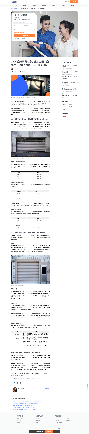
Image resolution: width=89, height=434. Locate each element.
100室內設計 (66, 418)
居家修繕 (44, 5)
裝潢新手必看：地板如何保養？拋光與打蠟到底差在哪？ (25, 405)
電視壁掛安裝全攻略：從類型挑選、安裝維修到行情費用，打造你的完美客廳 (29, 401)
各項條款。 (23, 38)
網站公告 (19, 420)
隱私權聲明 (19, 427)
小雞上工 (57, 420)
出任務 (65, 422)
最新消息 (63, 5)
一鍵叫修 (74, 1)
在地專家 (38, 424)
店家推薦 (25, 5)
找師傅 (37, 418)
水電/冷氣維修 (17, 19)
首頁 (12, 8)
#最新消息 (64, 109)
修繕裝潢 (24, 19)
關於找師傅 (19, 418)
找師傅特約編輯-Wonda (18, 68)
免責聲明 (19, 422)
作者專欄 (47, 388)
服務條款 (19, 424)
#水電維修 (64, 106)
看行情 (37, 422)
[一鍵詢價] (87, 390)
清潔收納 (53, 5)
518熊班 (56, 418)
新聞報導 (73, 5)
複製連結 (23, 71)
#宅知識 (70, 104)
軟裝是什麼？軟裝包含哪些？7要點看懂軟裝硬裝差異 (24, 407)
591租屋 (56, 424)
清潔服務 (29, 19)
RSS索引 (38, 427)
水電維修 (34, 5)
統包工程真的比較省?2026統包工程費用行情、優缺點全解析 (26, 409)
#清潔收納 (71, 106)
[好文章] (14, 1)
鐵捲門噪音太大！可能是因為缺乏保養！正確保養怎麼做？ (31, 378)
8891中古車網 (67, 420)
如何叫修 (38, 420)
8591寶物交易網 (58, 422)
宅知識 (15, 5)
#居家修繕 (64, 104)
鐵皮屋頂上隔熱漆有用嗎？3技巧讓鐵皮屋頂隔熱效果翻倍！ (26, 403)
